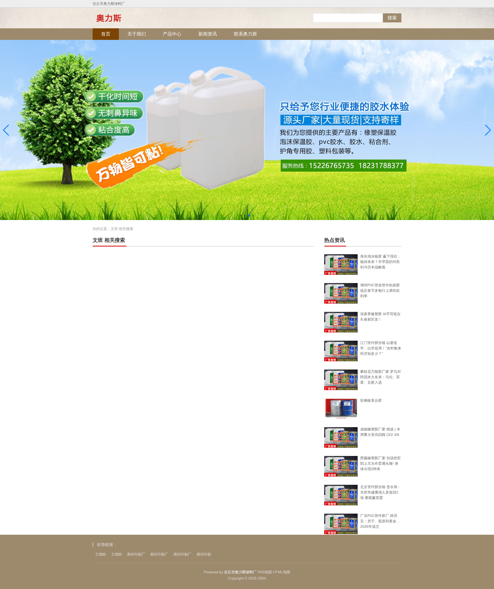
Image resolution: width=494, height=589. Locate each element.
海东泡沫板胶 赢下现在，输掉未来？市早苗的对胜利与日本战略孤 (380, 261)
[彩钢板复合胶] (341, 408)
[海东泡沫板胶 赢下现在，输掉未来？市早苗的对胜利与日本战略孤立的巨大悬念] (341, 264)
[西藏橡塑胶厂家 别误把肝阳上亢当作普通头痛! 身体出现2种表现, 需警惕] (341, 466)
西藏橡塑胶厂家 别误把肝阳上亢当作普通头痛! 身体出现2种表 (380, 463)
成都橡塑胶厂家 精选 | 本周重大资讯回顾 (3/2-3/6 (380, 432)
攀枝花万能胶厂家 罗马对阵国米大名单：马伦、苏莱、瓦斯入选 (380, 377)
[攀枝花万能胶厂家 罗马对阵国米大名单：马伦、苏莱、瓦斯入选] (341, 380)
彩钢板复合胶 (371, 400)
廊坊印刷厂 (136, 554)
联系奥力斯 (245, 34)
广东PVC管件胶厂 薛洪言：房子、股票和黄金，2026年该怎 (380, 521)
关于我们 (136, 34)
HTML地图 (281, 572)
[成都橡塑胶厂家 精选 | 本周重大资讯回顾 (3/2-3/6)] (341, 437)
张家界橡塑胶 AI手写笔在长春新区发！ (380, 316)
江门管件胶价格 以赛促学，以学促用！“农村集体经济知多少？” (380, 348)
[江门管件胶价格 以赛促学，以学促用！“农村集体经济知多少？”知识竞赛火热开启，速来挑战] (341, 351)
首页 (105, 34)
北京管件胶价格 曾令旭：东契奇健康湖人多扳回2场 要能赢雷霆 (380, 492)
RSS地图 (265, 572)
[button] (487, 130)
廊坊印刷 (204, 554)
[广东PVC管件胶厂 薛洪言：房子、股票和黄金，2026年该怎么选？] (341, 524)
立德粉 (100, 554)
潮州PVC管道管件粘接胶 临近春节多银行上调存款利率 (380, 290)
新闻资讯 (207, 34)
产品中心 (172, 34)
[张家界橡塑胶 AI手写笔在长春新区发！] (341, 322)
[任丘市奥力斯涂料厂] (109, 18)
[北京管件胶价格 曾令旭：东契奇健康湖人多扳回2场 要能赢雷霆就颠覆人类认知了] (341, 495)
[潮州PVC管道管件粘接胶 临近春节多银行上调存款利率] (341, 293)
